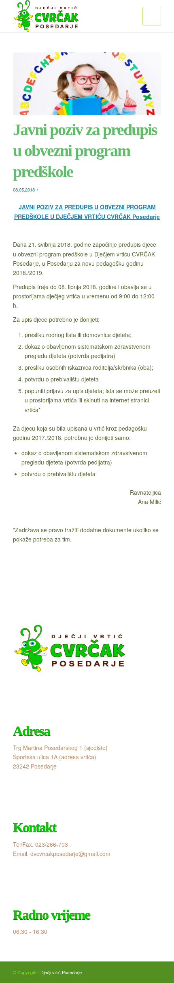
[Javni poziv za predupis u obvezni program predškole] (87, 83)
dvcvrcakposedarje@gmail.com (70, 854)
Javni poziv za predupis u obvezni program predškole (85, 151)
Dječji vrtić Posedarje (61, 972)
